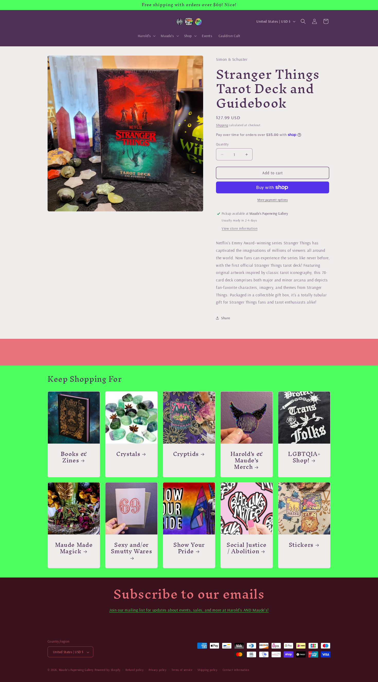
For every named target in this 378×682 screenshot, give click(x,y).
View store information (239, 228)
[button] (146, 35)
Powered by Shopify (108, 670)
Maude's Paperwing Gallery (76, 670)
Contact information (236, 670)
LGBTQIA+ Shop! (304, 457)
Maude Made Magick (74, 547)
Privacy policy (158, 670)
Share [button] (225, 318)
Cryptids (186, 454)
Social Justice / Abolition (247, 547)
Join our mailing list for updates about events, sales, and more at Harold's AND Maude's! (189, 609)
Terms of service (182, 670)
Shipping (222, 125)
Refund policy (134, 670)
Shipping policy (207, 670)
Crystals (128, 454)
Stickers (301, 544)
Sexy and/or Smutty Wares (131, 549)
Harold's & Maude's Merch (246, 460)
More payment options (272, 200)
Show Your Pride (189, 547)
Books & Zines (74, 457)
